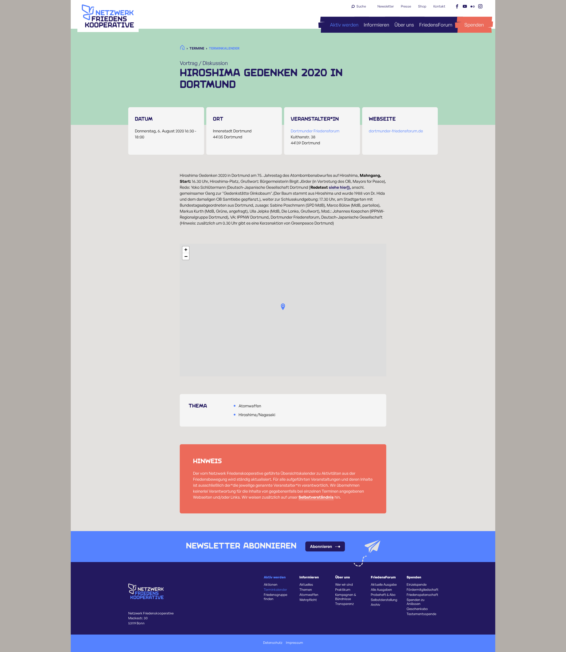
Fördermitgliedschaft (422, 590)
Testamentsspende (421, 614)
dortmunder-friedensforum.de (396, 130)
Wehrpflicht (308, 600)
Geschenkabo (417, 609)
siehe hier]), (340, 187)
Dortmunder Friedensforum (315, 130)
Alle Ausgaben (381, 590)
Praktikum (342, 590)
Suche (361, 6)
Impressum (294, 643)
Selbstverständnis (316, 497)
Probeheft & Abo (383, 595)
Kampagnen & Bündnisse (345, 597)
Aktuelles (306, 585)
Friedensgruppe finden (275, 597)
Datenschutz (272, 643)
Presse (406, 6)
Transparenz (344, 604)
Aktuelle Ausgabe (384, 585)
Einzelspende (416, 585)
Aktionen (270, 585)
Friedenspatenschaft (422, 595)
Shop (422, 6)
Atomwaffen (308, 595)
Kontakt (439, 6)
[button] (283, 306)
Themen (305, 590)
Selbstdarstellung (384, 600)
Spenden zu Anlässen (415, 602)
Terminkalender (275, 590)
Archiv (375, 605)
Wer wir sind (344, 585)
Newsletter (385, 6)
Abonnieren (321, 546)
